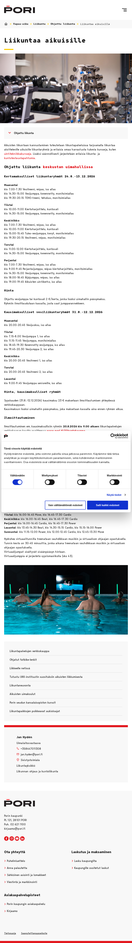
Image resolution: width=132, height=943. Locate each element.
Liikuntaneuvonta (20, 685)
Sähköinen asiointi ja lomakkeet (26, 875)
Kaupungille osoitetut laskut (91, 868)
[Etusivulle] (19, 9)
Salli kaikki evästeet (107, 505)
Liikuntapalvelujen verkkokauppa (29, 651)
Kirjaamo (12, 911)
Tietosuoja (10, 933)
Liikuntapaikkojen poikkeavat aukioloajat (35, 711)
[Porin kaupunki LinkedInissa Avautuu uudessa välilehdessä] (22, 838)
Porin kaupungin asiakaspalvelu (25, 904)
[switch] (50, 482)
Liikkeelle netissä (20, 668)
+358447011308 (31, 748)
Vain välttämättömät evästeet (65, 505)
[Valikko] (124, 10)
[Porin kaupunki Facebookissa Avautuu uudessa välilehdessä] (6, 838)
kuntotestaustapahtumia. (20, 158)
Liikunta (40, 23)
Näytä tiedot (114, 494)
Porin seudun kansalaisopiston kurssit (33, 702)
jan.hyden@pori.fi (32, 754)
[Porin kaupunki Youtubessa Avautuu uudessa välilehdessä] (17, 838)
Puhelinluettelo (15, 861)
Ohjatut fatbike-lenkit (23, 659)
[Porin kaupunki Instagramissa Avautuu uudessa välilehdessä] (11, 838)
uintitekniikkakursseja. (18, 153)
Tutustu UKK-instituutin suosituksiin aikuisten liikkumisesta (46, 676)
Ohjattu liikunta (63, 23)
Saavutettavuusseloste (34, 933)
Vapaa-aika (20, 23)
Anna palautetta (16, 868)
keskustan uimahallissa (68, 167)
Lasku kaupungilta (85, 861)
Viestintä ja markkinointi (21, 882)
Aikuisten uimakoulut (22, 694)
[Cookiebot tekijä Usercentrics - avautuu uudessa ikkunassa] (113, 435)
